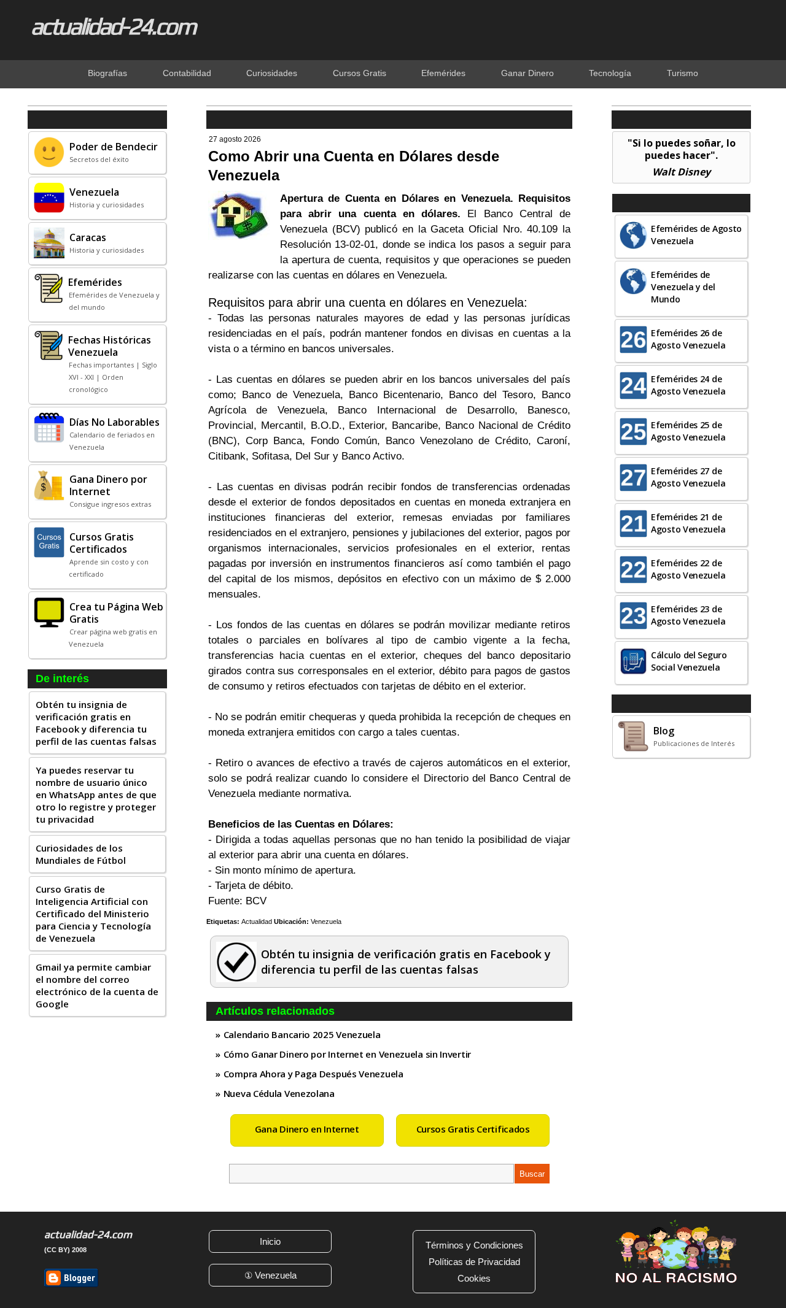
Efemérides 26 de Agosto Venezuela (688, 339)
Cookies (474, 1278)
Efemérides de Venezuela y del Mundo (683, 287)
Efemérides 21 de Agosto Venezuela (688, 523)
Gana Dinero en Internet (307, 1129)
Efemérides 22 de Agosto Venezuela (688, 569)
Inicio (270, 1241)
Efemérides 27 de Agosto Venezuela (688, 477)
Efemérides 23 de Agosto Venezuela (688, 615)
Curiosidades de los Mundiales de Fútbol (81, 854)
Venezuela (326, 921)
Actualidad (256, 921)
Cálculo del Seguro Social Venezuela (689, 661)
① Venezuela (270, 1275)
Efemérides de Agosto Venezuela (696, 235)
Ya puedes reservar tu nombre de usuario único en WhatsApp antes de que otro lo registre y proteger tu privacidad (96, 794)
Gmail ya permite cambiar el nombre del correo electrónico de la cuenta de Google (97, 985)
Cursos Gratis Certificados (473, 1129)
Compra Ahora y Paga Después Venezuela (313, 1074)
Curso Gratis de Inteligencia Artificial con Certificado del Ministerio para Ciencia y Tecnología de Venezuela (93, 913)
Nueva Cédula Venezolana (279, 1093)
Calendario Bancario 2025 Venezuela (302, 1034)
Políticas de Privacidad (474, 1261)
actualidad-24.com (113, 25)
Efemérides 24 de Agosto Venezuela (688, 385)
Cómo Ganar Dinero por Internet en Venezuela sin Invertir (347, 1054)
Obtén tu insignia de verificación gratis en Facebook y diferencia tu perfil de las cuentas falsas (96, 722)
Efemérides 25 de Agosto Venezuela (688, 431)
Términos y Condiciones (474, 1245)
